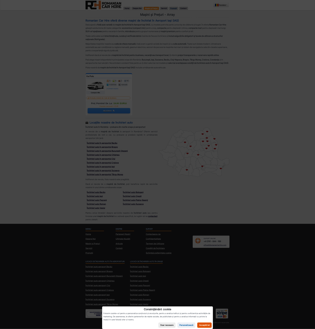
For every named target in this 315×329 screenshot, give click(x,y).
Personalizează (186, 325)
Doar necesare (166, 325)
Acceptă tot (204, 325)
